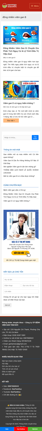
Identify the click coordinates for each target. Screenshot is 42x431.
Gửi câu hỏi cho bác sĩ (10, 366)
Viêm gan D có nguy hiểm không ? (18, 103)
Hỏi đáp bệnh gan (25, 107)
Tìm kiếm (35, 137)
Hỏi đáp (5, 364)
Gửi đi (7, 305)
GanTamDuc (17, 389)
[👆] (19, 395)
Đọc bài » (11, 121)
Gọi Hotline (21, 429)
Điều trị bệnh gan (8, 372)
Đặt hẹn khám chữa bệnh (11, 361)
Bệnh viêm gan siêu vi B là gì (14, 190)
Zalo (6, 429)
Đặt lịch (35, 429)
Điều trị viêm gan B (9, 57)
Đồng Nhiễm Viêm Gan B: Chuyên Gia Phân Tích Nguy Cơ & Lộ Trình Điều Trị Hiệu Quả (21, 51)
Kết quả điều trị (8, 374)
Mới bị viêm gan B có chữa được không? (19, 176)
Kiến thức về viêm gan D (11, 107)
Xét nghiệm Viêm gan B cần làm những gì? (19, 167)
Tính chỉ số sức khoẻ (10, 369)
